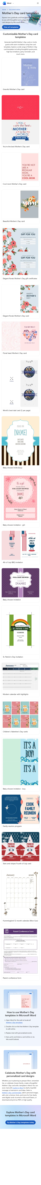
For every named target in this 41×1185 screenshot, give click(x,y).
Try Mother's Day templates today (20, 1122)
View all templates (11, 27)
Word (9, 3)
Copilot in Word (18, 1088)
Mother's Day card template (11, 1093)
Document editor (14, 9)
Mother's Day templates (14, 1022)
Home (4, 9)
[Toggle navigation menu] (37, 3)
